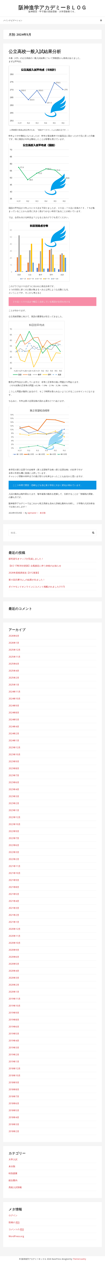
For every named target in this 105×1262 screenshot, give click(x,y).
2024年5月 (14, 719)
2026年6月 (14, 635)
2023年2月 (14, 803)
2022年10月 (14, 824)
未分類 (43, 513)
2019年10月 (14, 1005)
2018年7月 (14, 1096)
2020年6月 (14, 956)
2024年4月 (14, 726)
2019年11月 (14, 998)
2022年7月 (14, 838)
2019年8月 (14, 1019)
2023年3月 (14, 796)
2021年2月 (14, 914)
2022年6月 (14, 845)
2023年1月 (14, 810)
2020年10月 (14, 942)
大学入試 (13, 1159)
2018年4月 (14, 1117)
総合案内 (13, 1180)
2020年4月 (14, 970)
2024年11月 (14, 691)
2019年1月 (14, 1061)
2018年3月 (14, 1124)
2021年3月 (14, 907)
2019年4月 (14, 1040)
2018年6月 (14, 1103)
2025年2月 (14, 677)
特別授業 (13, 1173)
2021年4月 (14, 901)
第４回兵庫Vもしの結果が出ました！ (27, 579)
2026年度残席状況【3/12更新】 (24, 572)
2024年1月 (14, 740)
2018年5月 (14, 1110)
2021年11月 (14, 866)
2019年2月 (14, 1054)
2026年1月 (14, 642)
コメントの (16, 1229)
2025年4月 (14, 670)
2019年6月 (14, 1026)
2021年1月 (14, 921)
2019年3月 (14, 1047)
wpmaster (32, 513)
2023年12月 (14, 747)
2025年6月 (14, 663)
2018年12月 (14, 1068)
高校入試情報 (15, 1187)
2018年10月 (14, 1075)
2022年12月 (14, 817)
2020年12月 (14, 928)
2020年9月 (14, 949)
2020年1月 (14, 991)
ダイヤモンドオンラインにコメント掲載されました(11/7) (37, 586)
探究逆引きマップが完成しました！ (26, 558)
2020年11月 (14, 935)
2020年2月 (14, 984)
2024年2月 (14, 733)
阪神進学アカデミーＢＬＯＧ (52, 7)
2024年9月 (14, 705)
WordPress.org (16, 1236)
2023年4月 (14, 789)
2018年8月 (14, 1089)
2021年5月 (14, 894)
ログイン (13, 1215)
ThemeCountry (79, 1259)
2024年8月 (14, 712)
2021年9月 (14, 880)
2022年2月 (14, 859)
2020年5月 (14, 963)
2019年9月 (14, 1012)
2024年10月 (14, 698)
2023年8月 (14, 768)
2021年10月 (14, 873)
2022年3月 (14, 852)
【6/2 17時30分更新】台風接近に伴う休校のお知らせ (35, 565)
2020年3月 (14, 977)
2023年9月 (14, 761)
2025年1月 (14, 684)
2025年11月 (14, 656)
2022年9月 (14, 831)
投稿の (14, 1222)
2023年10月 (14, 754)
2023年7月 (14, 775)
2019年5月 (14, 1033)
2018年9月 (14, 1082)
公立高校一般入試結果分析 (35, 51)
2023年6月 (14, 782)
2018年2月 (14, 1131)
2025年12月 (14, 649)
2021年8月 (14, 887)
